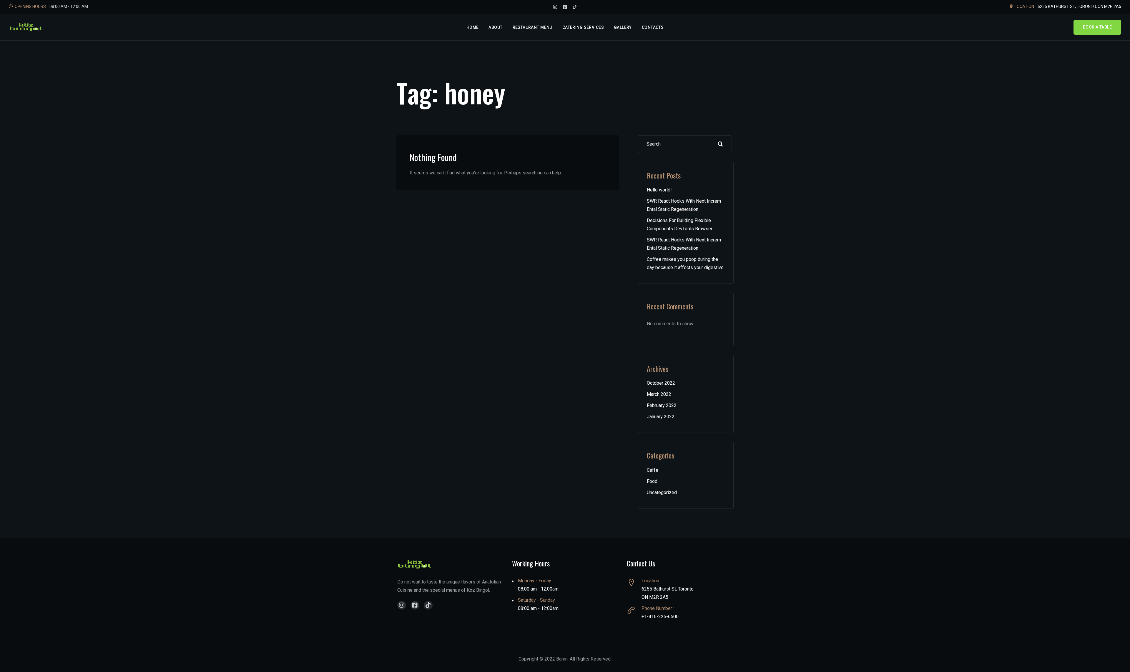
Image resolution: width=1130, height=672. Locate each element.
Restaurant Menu (532, 27)
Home (472, 27)
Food (652, 481)
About (495, 27)
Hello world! (659, 190)
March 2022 (659, 394)
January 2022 (660, 416)
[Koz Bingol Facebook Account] (415, 605)
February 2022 (662, 405)
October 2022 (661, 383)
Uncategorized (662, 492)
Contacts (653, 27)
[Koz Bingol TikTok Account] (428, 605)
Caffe (652, 470)
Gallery (623, 27)
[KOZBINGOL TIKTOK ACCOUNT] (574, 7)
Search (720, 144)
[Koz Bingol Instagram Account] (401, 605)
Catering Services (583, 27)
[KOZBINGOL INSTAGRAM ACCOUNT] (555, 7)
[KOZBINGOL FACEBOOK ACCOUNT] (565, 7)
